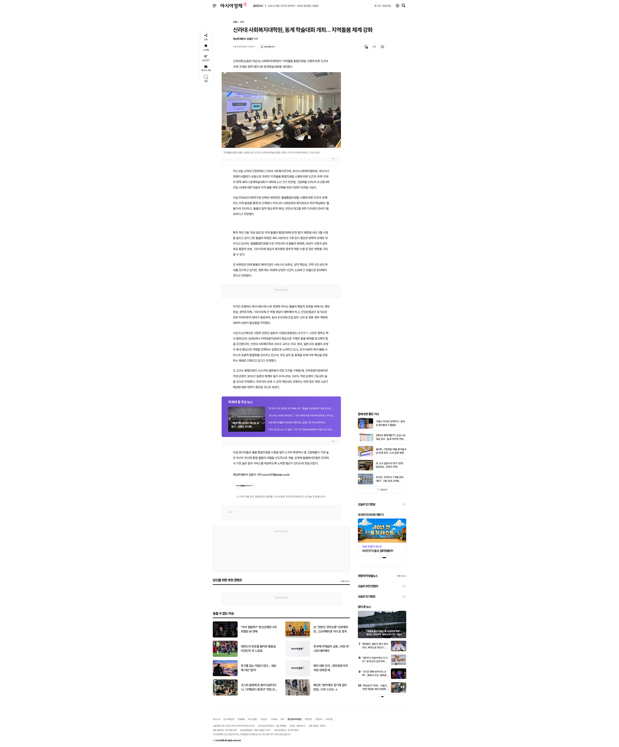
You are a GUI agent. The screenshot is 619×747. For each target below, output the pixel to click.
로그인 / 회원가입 (382, 5)
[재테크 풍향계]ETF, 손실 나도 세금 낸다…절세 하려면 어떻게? (391, 437)
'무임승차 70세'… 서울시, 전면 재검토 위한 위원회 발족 (375, 689)
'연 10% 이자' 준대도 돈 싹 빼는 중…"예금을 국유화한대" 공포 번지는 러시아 (301, 408)
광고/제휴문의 (228, 719)
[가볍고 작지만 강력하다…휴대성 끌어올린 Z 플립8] (365, 428)
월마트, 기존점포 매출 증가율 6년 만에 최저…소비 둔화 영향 (391, 451)
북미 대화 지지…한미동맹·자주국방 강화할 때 (330, 668)
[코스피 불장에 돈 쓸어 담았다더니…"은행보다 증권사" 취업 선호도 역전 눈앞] (225, 695)
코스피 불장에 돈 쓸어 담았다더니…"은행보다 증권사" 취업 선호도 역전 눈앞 (259, 687)
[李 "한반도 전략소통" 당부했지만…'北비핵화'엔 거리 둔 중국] (297, 637)
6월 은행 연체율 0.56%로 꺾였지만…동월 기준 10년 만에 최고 (296, 422)
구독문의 (263, 719)
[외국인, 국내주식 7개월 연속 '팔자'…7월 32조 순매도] (365, 483)
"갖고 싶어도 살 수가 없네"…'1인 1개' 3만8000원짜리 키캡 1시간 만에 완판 (301, 429)
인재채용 (241, 719)
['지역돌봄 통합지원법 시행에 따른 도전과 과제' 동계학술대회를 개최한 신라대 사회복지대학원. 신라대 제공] (281, 110)
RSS (282, 719)
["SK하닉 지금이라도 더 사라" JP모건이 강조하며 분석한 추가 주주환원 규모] (398, 664)
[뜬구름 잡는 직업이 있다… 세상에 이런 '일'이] (225, 675)
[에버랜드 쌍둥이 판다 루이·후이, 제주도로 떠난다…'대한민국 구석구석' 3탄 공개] (398, 650)
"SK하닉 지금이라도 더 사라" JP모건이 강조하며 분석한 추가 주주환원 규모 (375, 661)
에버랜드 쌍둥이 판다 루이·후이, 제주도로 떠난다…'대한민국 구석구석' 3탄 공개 (375, 647)
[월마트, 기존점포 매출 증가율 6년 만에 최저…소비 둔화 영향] (365, 456)
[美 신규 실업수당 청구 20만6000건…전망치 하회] (365, 469)
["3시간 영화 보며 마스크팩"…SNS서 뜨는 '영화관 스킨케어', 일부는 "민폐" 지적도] (398, 678)
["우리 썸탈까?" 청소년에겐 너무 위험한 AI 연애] (225, 637)
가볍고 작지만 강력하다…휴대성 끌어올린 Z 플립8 (390, 423)
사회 (235, 22)
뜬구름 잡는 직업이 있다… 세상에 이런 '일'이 (258, 668)
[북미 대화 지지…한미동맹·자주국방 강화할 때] (297, 675)
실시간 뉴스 (258, 6)
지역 (242, 22)
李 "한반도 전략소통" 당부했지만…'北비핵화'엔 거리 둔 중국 (330, 629)
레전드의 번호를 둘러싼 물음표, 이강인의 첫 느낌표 (258, 649)
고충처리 (318, 719)
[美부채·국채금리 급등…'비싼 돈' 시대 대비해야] (297, 656)
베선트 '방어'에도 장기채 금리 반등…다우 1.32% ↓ (330, 687)
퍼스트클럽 (252, 719)
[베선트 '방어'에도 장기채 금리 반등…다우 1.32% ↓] (297, 695)
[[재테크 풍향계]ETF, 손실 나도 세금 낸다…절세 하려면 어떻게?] (365, 442)
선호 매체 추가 (269, 47)
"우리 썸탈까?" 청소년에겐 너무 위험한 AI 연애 (259, 629)
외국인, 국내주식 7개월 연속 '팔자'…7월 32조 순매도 (389, 479)
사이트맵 (328, 719)
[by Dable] (344, 581)
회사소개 (216, 719)
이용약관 (308, 719)
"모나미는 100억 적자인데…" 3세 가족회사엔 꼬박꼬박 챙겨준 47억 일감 (301, 415)
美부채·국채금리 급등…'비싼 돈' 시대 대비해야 (331, 649)
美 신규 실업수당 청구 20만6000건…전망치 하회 (389, 465)
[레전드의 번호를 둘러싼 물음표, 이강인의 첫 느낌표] (225, 656)
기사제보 (273, 719)
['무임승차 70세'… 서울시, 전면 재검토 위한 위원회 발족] (398, 692)
